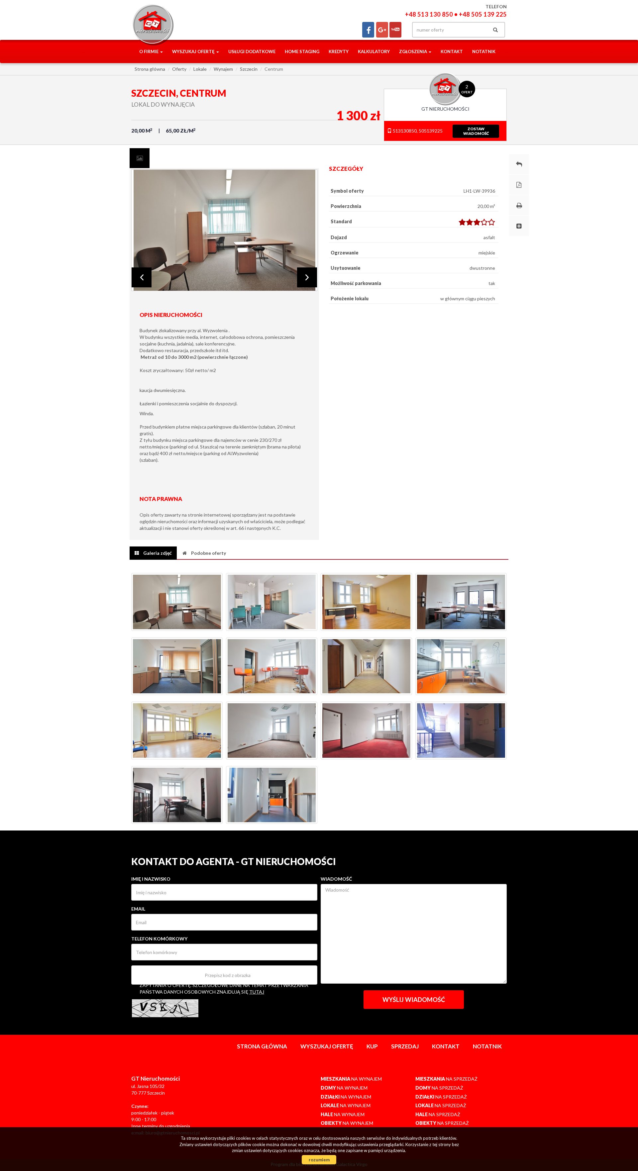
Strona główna (262, 1046)
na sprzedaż (446, 1079)
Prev (142, 277)
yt (395, 30)
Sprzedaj (405, 1046)
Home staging (302, 51)
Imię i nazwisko (150, 879)
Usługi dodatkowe (251, 51)
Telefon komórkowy (159, 938)
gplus (382, 30)
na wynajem (351, 1079)
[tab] (140, 158)
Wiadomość (336, 879)
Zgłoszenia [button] (413, 51)
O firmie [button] (149, 51)
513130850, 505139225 (417, 131)
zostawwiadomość (476, 131)
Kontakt (452, 51)
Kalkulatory (374, 51)
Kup (372, 1046)
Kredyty (339, 51)
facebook (368, 30)
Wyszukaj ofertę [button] (194, 51)
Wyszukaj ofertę (326, 1046)
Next (307, 277)
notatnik (483, 51)
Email (138, 909)
